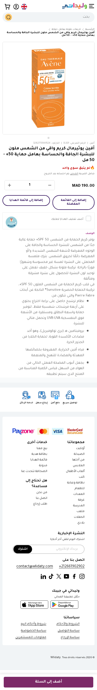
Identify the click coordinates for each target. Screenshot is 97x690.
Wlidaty (55, 657)
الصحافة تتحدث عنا (34, 471)
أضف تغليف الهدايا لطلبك (67, 219)
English (24, 6)
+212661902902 (72, 567)
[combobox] (48, 17)
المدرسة (79, 506)
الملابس (79, 465)
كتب (82, 477)
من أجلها (78, 460)
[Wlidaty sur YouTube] (66, 577)
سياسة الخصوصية (33, 630)
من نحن (41, 492)
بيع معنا (42, 448)
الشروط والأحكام (68, 624)
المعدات (79, 494)
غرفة (81, 500)
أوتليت (80, 448)
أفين (92, 143)
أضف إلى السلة (48, 682)
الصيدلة (79, 454)
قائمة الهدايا (38, 460)
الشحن (74, 173)
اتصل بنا (41, 498)
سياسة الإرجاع (70, 637)
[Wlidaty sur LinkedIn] (43, 577)
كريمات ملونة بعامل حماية (66, 29)
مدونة (43, 465)
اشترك (23, 549)
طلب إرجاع (40, 504)
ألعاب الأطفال (75, 471)
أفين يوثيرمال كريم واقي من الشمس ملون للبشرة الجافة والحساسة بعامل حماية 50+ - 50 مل (51, 34)
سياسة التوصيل (69, 630)
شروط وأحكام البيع (33, 624)
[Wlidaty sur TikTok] (51, 577)
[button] (7, 6)
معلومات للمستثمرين (30, 637)
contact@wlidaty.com (34, 567)
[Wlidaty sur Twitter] (58, 577)
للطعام (80, 488)
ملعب (81, 511)
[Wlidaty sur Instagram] (82, 577)
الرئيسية (90, 29)
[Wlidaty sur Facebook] (74, 577)
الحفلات (79, 517)
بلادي (81, 523)
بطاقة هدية (39, 454)
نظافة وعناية (76, 483)
